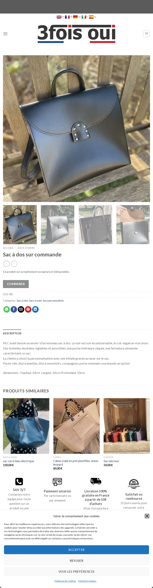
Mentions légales (87, 580)
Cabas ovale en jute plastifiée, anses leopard (75, 462)
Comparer (16, 284)
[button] (147, 516)
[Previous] (11, 128)
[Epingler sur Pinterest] (28, 309)
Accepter (76, 549)
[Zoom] (8, 197)
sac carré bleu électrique (18, 461)
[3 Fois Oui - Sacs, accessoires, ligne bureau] (76, 34)
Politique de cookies (65, 580)
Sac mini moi (111, 461)
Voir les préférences (77, 571)
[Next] (142, 128)
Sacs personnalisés (53, 300)
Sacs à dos (22, 300)
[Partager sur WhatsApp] (6, 309)
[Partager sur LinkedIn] (35, 309)
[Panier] (146, 34)
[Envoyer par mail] (21, 309)
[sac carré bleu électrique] (26, 426)
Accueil (8, 247)
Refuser (76, 560)
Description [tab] (12, 333)
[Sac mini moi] (127, 426)
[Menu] (5, 34)
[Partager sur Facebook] (14, 309)
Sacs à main (26, 247)
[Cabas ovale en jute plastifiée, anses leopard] (76, 426)
